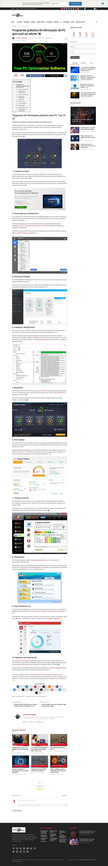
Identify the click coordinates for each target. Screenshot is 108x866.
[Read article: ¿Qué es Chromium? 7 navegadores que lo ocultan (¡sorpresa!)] (20, 762)
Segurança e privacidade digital (53, 835)
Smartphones (41, 22)
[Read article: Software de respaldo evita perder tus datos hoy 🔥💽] (39, 740)
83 (83, 123)
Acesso (65, 795)
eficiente (25, 178)
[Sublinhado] (23, 805)
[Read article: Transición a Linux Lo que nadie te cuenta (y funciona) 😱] (20, 740)
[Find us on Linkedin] (31, 848)
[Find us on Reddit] (78, 8)
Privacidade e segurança (52, 618)
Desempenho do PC (30, 696)
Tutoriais (19, 22)
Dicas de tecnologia (41, 696)
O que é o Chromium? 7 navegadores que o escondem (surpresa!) (20, 770)
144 (43, 752)
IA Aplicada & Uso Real (44, 839)
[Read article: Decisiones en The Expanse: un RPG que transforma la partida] (83, 116)
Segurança (49, 22)
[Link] (35, 805)
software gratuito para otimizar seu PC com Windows (43, 560)
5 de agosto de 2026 (85, 140)
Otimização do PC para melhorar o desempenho (46, 674)
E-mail (72, 51)
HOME (12, 22)
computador (35, 335)
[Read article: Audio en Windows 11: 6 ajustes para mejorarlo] (75, 138)
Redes (72, 22)
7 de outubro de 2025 (55, 751)
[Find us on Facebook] (64, 8)
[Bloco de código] (33, 805)
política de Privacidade (25, 8)
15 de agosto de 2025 (36, 772)
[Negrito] (19, 805)
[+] (39, 804)
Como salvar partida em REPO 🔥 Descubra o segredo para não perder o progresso (88, 94)
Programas (66, 22)
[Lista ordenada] (27, 805)
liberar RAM (21, 664)
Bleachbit (44, 390)
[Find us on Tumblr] (76, 8)
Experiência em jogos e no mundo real (44, 832)
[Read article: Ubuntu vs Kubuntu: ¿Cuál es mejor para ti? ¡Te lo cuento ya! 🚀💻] (58, 762)
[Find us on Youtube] (71, 8)
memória (36, 616)
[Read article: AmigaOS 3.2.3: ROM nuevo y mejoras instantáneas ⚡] (39, 762)
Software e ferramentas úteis (23, 26)
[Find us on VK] (73, 8)
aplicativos (43, 287)
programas (20, 454)
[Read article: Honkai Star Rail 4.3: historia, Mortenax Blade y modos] (75, 130)
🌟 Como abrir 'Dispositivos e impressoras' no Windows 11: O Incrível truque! (88, 69)
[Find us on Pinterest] (67, 8)
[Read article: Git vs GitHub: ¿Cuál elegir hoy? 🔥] (58, 740)
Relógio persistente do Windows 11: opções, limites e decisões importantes (87, 77)
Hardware (26, 22)
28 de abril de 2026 (33, 38)
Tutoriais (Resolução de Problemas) (62, 836)
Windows (56, 22)
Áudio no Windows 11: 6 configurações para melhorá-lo (88, 137)
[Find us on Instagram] (62, 8)
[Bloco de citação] (31, 805)
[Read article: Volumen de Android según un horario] (75, 147)
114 (92, 149)
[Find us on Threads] (83, 8)
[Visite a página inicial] (17, 15)
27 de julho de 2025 (55, 774)
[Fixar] (25, 805)
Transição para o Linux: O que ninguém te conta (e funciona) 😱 (20, 749)
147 (63, 751)
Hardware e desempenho (44, 836)
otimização (27, 279)
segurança (43, 443)
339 (25, 752)
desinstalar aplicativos (44, 339)
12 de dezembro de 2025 (18, 774)
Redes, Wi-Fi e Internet (53, 831)
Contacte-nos (33, 8)
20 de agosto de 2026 (77, 123)
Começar (14, 26)
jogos (37, 181)
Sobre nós (13, 8)
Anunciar (18, 8)
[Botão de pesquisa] (96, 22)
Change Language (75, 3)
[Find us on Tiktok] (20, 851)
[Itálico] (21, 805)
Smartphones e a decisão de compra (54, 839)
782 (43, 772)
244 (25, 774)
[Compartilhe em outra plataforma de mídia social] (65, 75)
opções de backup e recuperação (25, 233)
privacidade (57, 668)
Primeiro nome (74, 41)
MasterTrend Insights (22, 38)
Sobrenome (73, 46)
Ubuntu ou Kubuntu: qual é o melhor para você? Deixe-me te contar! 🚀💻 (58, 770)
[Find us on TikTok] (80, 8)
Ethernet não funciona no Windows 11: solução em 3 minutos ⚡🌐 (87, 86)
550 (62, 774)
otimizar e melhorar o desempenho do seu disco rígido (51, 611)
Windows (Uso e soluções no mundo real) (63, 840)
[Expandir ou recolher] (29, 82)
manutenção (15, 452)
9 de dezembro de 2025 (18, 752)
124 (92, 140)
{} (37, 804)
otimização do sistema (28, 660)
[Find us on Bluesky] (85, 8)
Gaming (33, 22)
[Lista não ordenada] (29, 805)
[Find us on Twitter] (60, 8)
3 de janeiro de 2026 (36, 752)
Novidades (43, 841)
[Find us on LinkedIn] (69, 8)
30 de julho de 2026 (85, 149)
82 (92, 131)
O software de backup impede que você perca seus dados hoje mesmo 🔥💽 (39, 749)
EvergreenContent (20, 696)
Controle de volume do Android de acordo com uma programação (87, 146)
